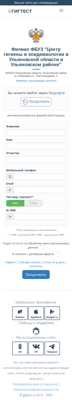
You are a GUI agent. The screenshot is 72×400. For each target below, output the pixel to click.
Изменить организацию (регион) (36, 80)
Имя (9, 140)
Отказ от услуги (54, 262)
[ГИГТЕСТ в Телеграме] (52, 348)
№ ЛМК (11, 210)
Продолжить (39, 101)
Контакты (36, 266)
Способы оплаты (30, 262)
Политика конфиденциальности (36, 389)
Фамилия (12, 126)
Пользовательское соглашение (34, 384)
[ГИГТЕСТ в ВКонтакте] (36, 348)
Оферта (10, 262)
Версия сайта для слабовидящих (36, 2)
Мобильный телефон (21, 170)
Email (9, 183)
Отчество (12, 153)
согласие (17, 243)
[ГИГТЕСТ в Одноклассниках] (20, 348)
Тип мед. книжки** (20, 197)
